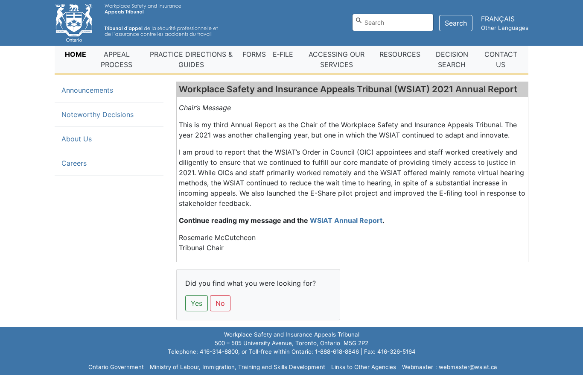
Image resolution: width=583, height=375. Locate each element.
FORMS (254, 54)
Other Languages (504, 27)
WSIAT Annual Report (346, 220)
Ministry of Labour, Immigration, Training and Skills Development (237, 366)
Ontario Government (116, 366)
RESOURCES (399, 54)
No (220, 303)
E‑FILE (283, 54)
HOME (77, 54)
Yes (196, 303)
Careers (74, 163)
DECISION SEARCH (452, 59)
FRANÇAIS (498, 19)
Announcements (101, 89)
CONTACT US (500, 59)
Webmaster (417, 366)
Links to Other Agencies (363, 366)
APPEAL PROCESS (116, 59)
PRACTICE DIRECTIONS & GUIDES (191, 59)
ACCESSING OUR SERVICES (336, 59)
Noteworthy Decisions (97, 114)
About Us (76, 139)
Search (456, 23)
